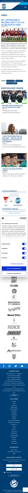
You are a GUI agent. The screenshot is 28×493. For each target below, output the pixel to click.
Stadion (14, 439)
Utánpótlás (14, 432)
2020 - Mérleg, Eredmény (14, 379)
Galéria (14, 418)
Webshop (14, 437)
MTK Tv (14, 430)
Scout (14, 428)
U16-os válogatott (12, 83)
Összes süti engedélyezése (14, 268)
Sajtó (14, 426)
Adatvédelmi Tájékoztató (14, 451)
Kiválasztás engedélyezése (14, 273)
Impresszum (14, 450)
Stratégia (14, 413)
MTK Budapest (14, 409)
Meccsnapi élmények (14, 420)
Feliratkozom (14, 475)
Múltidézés (14, 411)
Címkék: (3, 80)
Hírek (14, 403)
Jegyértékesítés (14, 435)
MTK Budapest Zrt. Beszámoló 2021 (14, 389)
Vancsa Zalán (10, 81)
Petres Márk (19, 81)
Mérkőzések (14, 407)
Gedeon (14, 416)
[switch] (24, 248)
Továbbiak (14, 395)
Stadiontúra (14, 424)
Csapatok (14, 405)
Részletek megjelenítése (17, 263)
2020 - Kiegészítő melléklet (14, 377)
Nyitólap (14, 401)
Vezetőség (14, 415)
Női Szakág (14, 434)
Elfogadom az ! (14, 472)
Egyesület (14, 441)
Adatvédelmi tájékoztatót (18, 472)
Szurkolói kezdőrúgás (14, 422)
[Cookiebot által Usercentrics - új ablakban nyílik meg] (20, 218)
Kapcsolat (14, 443)
